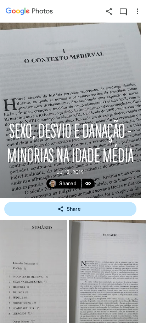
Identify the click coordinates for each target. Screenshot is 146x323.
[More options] (137, 11)
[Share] (109, 11)
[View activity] (123, 11)
